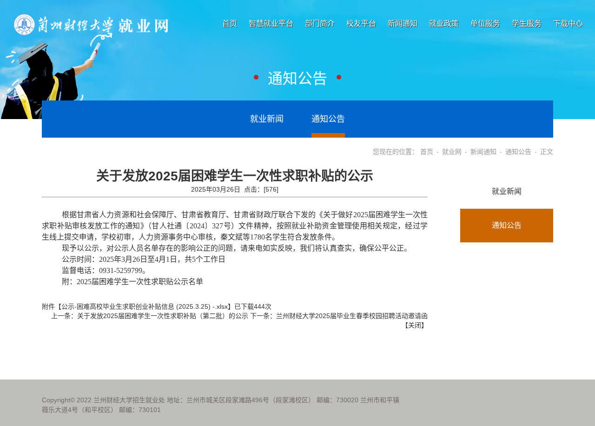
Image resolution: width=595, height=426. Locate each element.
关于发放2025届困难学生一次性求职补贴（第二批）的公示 (162, 316)
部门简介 (320, 23)
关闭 (414, 325)
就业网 (452, 151)
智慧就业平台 (271, 23)
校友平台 (361, 23)
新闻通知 (402, 23)
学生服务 (527, 23)
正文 (546, 151)
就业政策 (444, 23)
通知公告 (328, 119)
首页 (229, 23)
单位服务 (485, 23)
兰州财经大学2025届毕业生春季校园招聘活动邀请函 (352, 316)
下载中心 (568, 23)
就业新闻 (267, 119)
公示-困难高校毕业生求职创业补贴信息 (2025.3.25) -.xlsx (144, 306)
